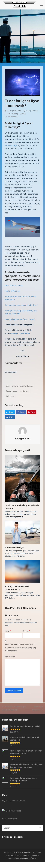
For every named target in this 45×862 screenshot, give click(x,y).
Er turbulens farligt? (14, 547)
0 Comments (13, 117)
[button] (41, 5)
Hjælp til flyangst (12, 291)
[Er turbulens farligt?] (22, 532)
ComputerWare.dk (29, 858)
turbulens (10, 396)
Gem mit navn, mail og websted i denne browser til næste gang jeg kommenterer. (20, 647)
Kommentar (10, 657)
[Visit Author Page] (22, 431)
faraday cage (11, 391)
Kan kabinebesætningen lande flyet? (21, 305)
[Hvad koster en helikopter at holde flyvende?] (22, 478)
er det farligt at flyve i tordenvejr (19, 386)
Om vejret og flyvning (17, 114)
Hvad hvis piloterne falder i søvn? (20, 319)
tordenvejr (24, 391)
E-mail (26, 631)
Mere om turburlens (13, 285)
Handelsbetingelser (9, 819)
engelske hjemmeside (20, 333)
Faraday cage (11, 145)
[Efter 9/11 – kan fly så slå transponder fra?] (22, 571)
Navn (8, 631)
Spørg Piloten (32, 111)
